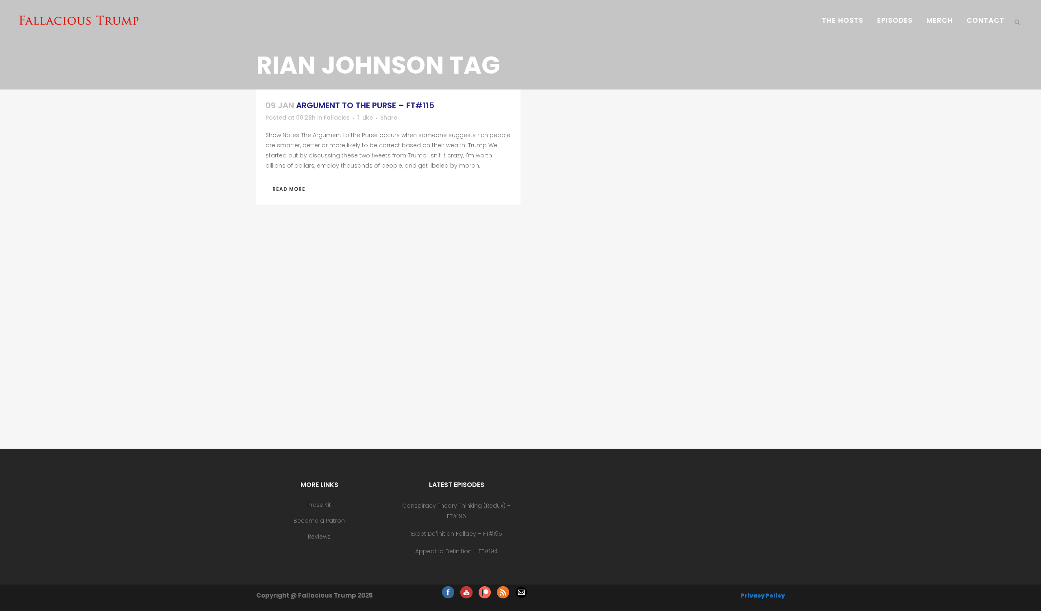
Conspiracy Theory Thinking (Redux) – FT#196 (456, 511)
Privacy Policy (762, 595)
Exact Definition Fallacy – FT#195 (456, 534)
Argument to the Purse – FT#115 (365, 105)
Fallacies (337, 117)
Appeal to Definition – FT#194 (456, 551)
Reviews (319, 536)
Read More (288, 188)
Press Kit (319, 505)
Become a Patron (319, 521)
